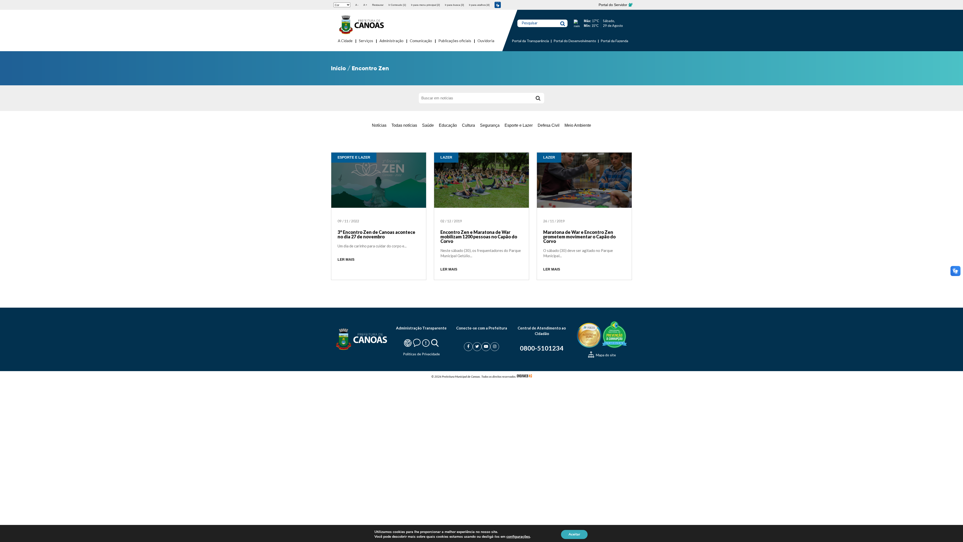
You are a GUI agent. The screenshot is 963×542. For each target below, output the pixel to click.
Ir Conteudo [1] (397, 5)
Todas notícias (404, 125)
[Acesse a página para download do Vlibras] (498, 5)
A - (356, 5)
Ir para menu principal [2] (425, 5)
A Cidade (345, 40)
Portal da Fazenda (614, 41)
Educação (448, 125)
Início (338, 68)
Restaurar (377, 5)
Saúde (428, 125)
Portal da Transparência (530, 41)
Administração (391, 40)
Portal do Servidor (613, 5)
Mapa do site (605, 355)
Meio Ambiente (578, 125)
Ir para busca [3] (454, 5)
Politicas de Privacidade (421, 354)
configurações (518, 536)
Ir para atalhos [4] (479, 5)
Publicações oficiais (454, 40)
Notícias (379, 125)
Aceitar (574, 534)
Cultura (468, 125)
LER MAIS (346, 259)
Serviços (366, 40)
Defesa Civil (548, 125)
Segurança (490, 125)
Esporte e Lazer (519, 125)
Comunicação (421, 40)
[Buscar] (538, 98)
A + (365, 5)
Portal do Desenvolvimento (574, 41)
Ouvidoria (485, 40)
